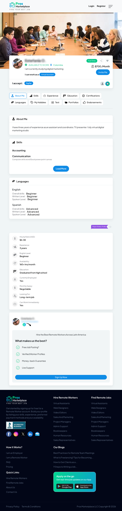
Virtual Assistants (61, 403)
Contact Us (11, 492)
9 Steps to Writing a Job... (65, 466)
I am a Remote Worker (17, 457)
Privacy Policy (12, 506)
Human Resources (62, 435)
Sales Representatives (64, 440)
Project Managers (62, 421)
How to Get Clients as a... (65, 462)
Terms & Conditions (31, 506)
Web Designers (60, 407)
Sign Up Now (61, 377)
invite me (102, 72)
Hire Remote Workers (65, 397)
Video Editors (60, 412)
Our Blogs (59, 447)
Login (91, 6)
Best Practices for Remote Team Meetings (73, 453)
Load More (61, 168)
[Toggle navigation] (110, 6)
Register (101, 6)
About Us (10, 487)
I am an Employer (14, 453)
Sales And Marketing (63, 417)
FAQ (8, 462)
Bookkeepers (60, 430)
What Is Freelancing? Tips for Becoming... (73, 457)
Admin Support (60, 426)
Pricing (9, 466)
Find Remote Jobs (101, 397)
